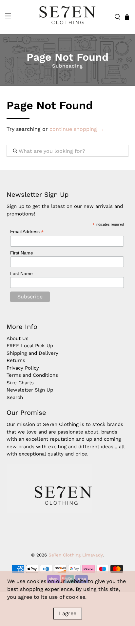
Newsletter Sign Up (30, 390)
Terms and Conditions (32, 375)
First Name (21, 252)
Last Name (21, 273)
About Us (18, 338)
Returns (16, 360)
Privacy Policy (23, 368)
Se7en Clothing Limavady (75, 555)
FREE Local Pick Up (30, 346)
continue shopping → (76, 129)
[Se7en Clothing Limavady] (67, 17)
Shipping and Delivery (32, 353)
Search (15, 397)
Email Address (27, 232)
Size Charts (20, 383)
